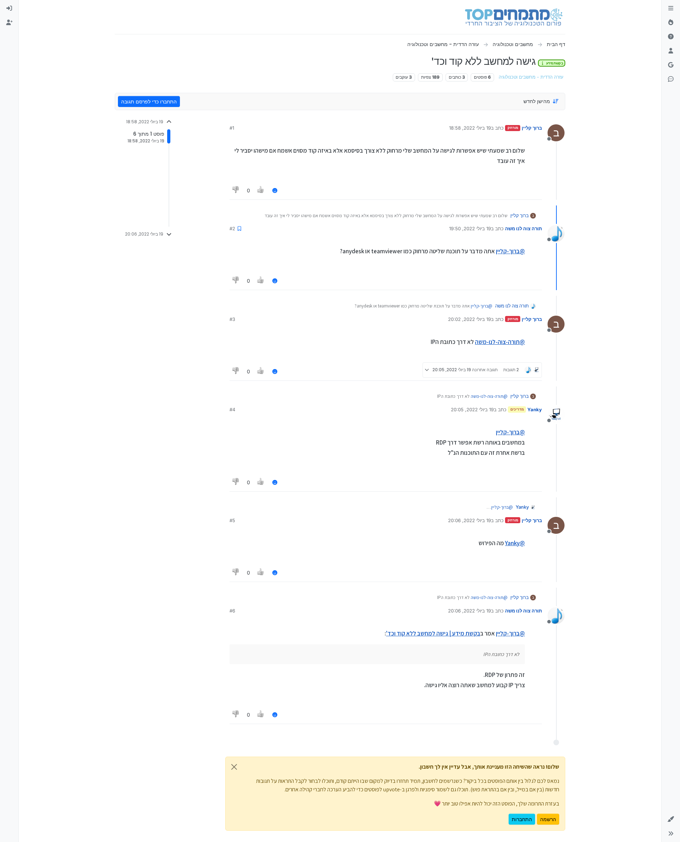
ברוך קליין (532, 128)
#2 (232, 228)
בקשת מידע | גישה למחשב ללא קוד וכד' (433, 633)
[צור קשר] (670, 79)
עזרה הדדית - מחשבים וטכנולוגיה (531, 77)
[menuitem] (9, 8)
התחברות (522, 819)
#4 (232, 409)
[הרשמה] (9, 22)
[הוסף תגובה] (274, 190)
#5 (232, 520)
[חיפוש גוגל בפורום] (670, 65)
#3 (232, 319)
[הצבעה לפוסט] (261, 190)
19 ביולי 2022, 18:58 (470, 128)
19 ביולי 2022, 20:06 (469, 520)
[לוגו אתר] (513, 17)
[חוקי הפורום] (670, 8)
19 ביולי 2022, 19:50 (470, 228)
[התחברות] (9, 8)
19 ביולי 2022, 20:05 (472, 409)
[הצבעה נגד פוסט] (236, 190)
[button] (670, 819)
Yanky (534, 409)
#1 (232, 128)
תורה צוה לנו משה (523, 228)
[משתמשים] (670, 51)
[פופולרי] (670, 22)
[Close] (234, 767)
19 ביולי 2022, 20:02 (469, 319)
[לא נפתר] (670, 37)
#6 (232, 611)
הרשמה (548, 819)
